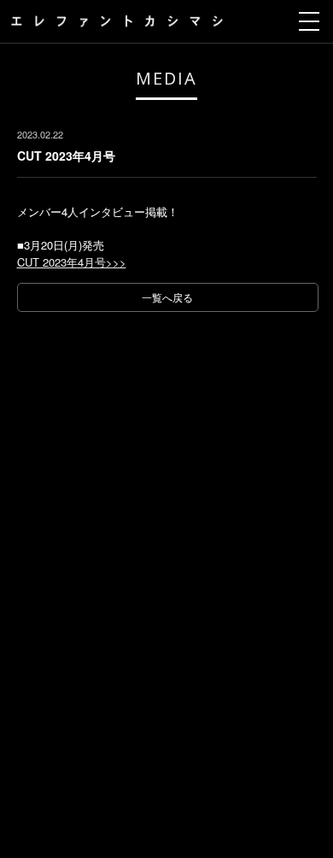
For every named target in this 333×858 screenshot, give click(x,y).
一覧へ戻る (167, 297)
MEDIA (166, 78)
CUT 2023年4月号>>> (71, 262)
